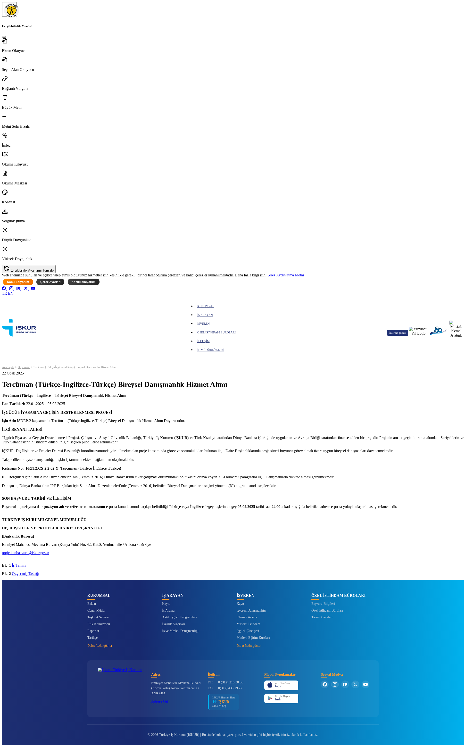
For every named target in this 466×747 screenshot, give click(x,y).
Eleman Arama (247, 617)
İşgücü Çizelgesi (248, 631)
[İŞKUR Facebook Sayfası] (325, 684)
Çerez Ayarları (50, 282)
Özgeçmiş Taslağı (25, 574)
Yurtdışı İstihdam (248, 624)
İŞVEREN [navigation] (203, 323)
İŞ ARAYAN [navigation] (205, 315)
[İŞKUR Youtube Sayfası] (365, 684)
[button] (233, 45)
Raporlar (93, 631)
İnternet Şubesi (397, 332)
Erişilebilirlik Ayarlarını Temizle (32, 270)
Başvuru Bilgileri (323, 604)
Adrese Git (160, 701)
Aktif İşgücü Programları (179, 617)
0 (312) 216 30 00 (230, 682)
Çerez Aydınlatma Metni (285, 275)
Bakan (91, 604)
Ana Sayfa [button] (8, 367)
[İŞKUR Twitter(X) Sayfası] (355, 684)
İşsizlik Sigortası (173, 624)
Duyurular (24, 367)
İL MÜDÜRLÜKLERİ (210, 350)
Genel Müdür (96, 610)
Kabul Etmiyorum (84, 282)
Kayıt (166, 604)
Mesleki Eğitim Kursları (253, 637)
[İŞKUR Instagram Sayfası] (335, 684)
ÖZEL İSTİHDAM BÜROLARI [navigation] (216, 332)
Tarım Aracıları (322, 617)
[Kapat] (4, 37)
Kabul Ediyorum (18, 282)
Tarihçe (92, 637)
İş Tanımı (19, 565)
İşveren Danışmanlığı (251, 610)
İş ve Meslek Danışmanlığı (180, 631)
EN (10, 293)
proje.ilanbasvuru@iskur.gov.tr (25, 553)
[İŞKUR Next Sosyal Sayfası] (345, 684)
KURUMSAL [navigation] (205, 306)
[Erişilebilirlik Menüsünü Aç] (9, 9)
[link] (4, 289)
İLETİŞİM (203, 341)
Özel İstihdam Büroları (327, 610)
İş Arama (168, 610)
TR (4, 293)
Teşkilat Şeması (98, 617)
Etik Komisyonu (98, 624)
